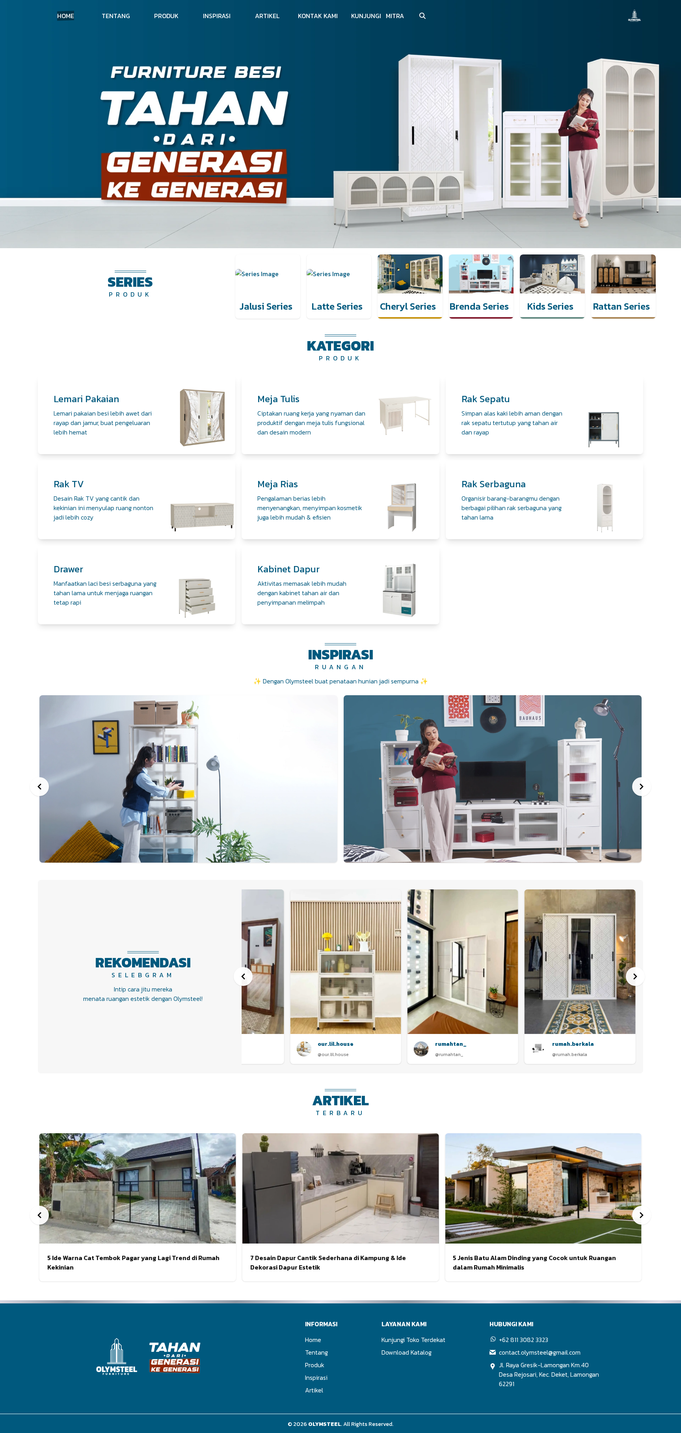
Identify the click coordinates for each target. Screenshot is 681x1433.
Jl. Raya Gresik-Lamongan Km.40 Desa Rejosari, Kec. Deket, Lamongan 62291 (549, 1374)
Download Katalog (406, 1352)
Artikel (314, 1390)
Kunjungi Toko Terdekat (413, 1339)
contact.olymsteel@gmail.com (540, 1352)
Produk (314, 1365)
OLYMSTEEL (324, 1424)
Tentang (316, 1352)
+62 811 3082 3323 (523, 1339)
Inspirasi (316, 1377)
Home (313, 1339)
